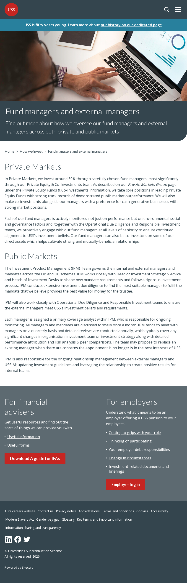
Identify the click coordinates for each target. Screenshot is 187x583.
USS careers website (20, 511)
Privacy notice (66, 511)
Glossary (68, 519)
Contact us (46, 511)
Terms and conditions (118, 511)
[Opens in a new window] (8, 539)
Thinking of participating (130, 441)
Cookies (142, 511)
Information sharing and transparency (33, 527)
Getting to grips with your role (135, 432)
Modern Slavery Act (19, 519)
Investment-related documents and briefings (139, 469)
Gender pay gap (48, 519)
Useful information (23, 436)
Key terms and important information (104, 519)
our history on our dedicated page (131, 24)
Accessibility (159, 511)
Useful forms (18, 445)
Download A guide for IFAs (35, 458)
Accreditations (89, 511)
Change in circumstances (130, 458)
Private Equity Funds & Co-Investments (55, 190)
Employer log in (126, 484)
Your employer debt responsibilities (139, 449)
